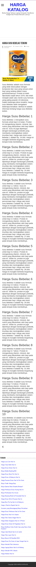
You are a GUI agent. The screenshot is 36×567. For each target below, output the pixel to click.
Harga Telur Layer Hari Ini (8, 535)
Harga (27, 46)
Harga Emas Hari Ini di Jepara (10, 514)
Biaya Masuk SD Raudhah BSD (10, 538)
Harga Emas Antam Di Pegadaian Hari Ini (13, 524)
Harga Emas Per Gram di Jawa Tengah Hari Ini (14, 541)
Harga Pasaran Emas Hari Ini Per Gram (12, 480)
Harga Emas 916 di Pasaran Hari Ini (11, 499)
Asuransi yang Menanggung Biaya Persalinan (14, 508)
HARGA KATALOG (18, 7)
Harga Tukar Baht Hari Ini (8, 465)
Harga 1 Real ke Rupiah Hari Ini (10, 505)
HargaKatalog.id (8, 46)
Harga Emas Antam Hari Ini (9, 468)
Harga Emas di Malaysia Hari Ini (10, 477)
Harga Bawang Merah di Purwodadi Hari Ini (13, 496)
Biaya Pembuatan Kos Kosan (9, 493)
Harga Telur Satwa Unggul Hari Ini (11, 517)
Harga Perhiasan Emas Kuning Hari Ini (12, 489)
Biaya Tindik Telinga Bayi (8, 483)
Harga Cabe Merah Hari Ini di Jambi (11, 532)
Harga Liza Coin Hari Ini (8, 461)
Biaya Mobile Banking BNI (8, 471)
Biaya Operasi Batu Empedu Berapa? (12, 486)
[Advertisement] (18, 25)
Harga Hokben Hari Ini (7, 553)
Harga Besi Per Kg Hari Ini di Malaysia (12, 502)
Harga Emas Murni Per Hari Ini (10, 474)
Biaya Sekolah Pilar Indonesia (10, 544)
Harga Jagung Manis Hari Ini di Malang (12, 547)
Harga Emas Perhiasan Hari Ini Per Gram (13, 511)
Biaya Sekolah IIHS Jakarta (9, 550)
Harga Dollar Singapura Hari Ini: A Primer (13, 521)
